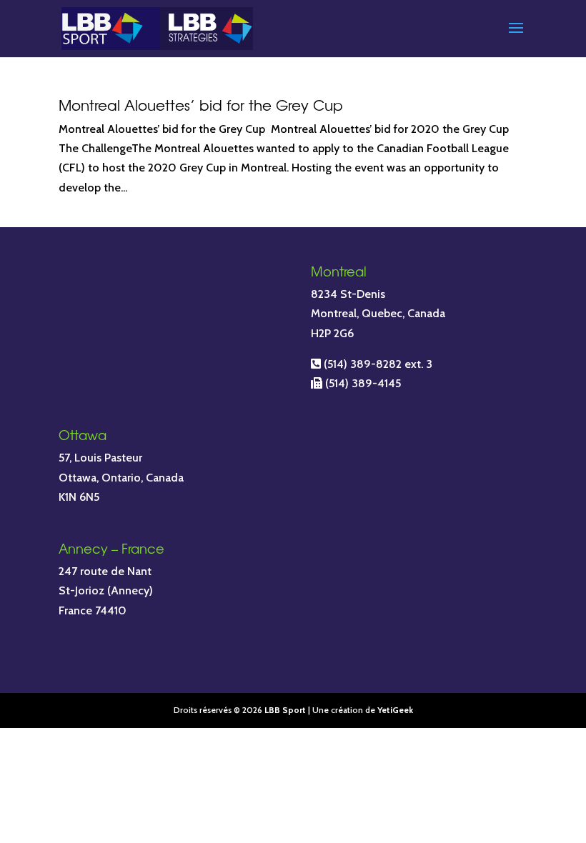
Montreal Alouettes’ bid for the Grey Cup (201, 104)
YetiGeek (395, 709)
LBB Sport (285, 709)
